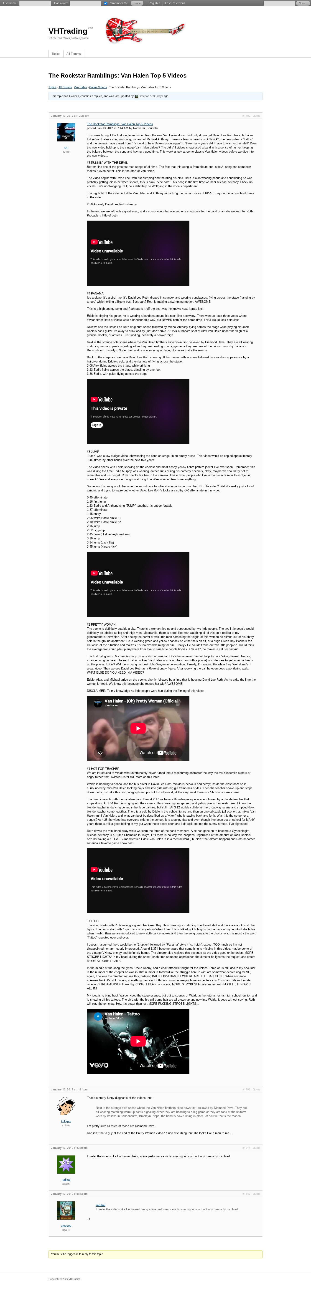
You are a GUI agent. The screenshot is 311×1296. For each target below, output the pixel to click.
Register (154, 3)
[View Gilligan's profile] (66, 1118)
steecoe (144, 96)
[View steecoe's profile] (136, 96)
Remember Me (118, 3)
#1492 (246, 1089)
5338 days (156, 96)
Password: (61, 3)
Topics (56, 53)
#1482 (246, 115)
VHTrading (67, 31)
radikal (66, 1179)
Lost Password (175, 3)
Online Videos (98, 87)
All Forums (73, 53)
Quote (256, 115)
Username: (10, 3)
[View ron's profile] (66, 144)
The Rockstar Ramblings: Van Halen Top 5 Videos (120, 124)
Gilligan (66, 1121)
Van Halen (80, 87)
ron (66, 147)
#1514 (246, 1148)
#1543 (246, 1194)
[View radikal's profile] (66, 1176)
